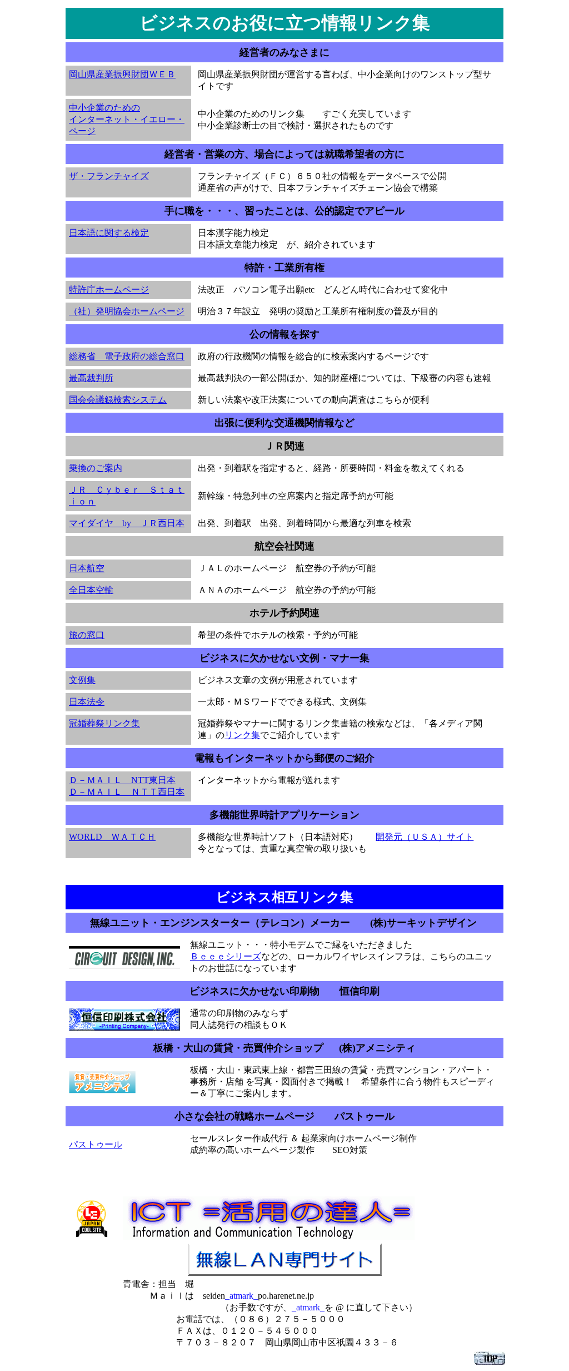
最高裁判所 (91, 378)
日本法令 (86, 701)
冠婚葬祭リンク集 (104, 723)
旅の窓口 (86, 635)
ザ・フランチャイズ (109, 176)
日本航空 (86, 568)
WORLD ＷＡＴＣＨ (112, 837)
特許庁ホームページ (109, 289)
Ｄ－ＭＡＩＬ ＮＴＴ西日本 (126, 791)
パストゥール (95, 1144)
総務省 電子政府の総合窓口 (126, 356)
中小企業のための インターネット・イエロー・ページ (126, 119)
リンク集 (242, 735)
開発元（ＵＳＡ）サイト (424, 837)
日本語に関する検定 (109, 232)
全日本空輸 (91, 590)
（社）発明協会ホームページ (126, 311)
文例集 (82, 680)
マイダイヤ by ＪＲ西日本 (126, 523)
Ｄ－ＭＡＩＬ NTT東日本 (122, 780)
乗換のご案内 (95, 468)
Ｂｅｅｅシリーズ (225, 956)
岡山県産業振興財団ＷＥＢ (122, 74)
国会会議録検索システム (118, 399)
